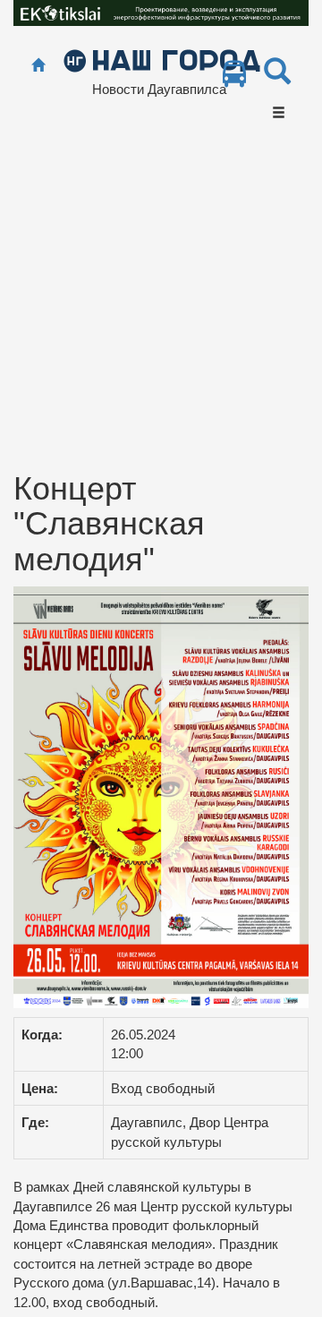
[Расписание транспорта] (234, 78)
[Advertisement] (161, 301)
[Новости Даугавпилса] (161, 59)
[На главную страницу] (38, 65)
